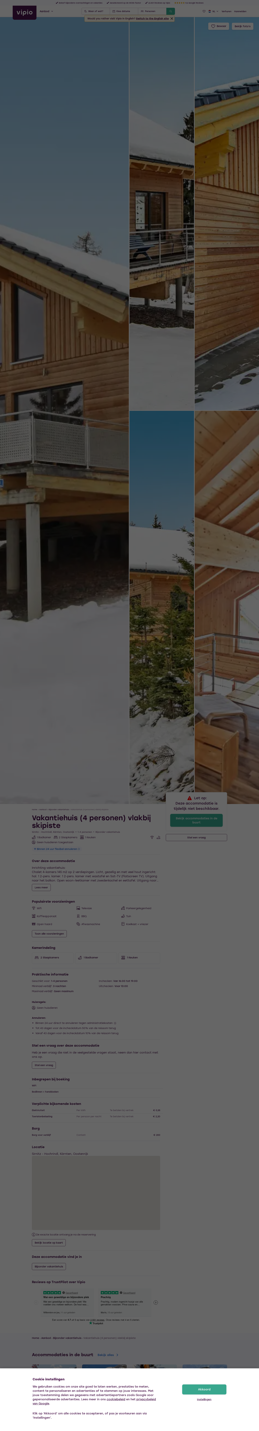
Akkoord (204, 1389)
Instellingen (204, 1399)
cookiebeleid (116, 1399)
